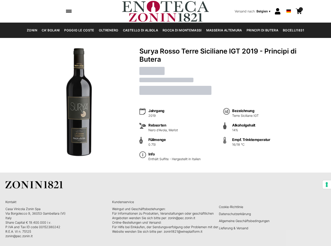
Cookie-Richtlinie (231, 207)
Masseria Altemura (224, 30)
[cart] (299, 11)
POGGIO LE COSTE (79, 30)
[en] (288, 5)
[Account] (277, 11)
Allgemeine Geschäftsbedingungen (244, 221)
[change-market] (253, 11)
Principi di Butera (262, 30)
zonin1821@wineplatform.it (183, 231)
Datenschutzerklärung (235, 214)
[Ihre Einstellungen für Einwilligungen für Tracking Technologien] (326, 184)
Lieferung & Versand (233, 228)
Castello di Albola (140, 30)
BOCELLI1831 (293, 30)
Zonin (32, 30)
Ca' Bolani (51, 30)
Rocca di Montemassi (182, 30)
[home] (165, 11)
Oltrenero (108, 30)
